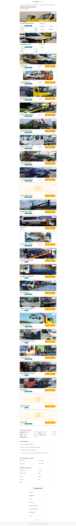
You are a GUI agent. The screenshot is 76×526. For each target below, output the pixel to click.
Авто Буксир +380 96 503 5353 (26, 146)
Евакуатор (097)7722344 (25, 81)
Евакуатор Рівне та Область (26, 98)
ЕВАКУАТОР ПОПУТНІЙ (25, 405)
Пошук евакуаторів (28, 4)
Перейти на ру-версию (38, 519)
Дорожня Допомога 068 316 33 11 (27, 23)
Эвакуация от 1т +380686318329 (26, 260)
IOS (43, 29)
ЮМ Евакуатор (23, 65)
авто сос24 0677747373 (25, 357)
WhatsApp (43, 26)
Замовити (50, 66)
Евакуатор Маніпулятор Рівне (26, 195)
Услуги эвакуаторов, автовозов (26, 179)
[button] (55, 16)
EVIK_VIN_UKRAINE (24, 292)
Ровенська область (36, 4)
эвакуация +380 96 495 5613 (26, 130)
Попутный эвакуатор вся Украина (27, 114)
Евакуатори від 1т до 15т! (25, 44)
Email (52, 29)
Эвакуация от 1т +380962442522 (26, 308)
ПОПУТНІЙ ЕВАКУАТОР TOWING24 (27, 373)
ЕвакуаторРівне (23, 421)
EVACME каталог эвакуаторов (26, 243)
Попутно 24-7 (23, 227)
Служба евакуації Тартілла (25, 162)
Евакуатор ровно (23, 389)
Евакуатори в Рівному (43, 4)
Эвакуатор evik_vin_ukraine (25, 211)
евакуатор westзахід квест (25, 324)
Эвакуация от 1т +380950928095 (26, 276)
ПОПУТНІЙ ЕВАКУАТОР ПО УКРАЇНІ (27, 341)
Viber (52, 26)
